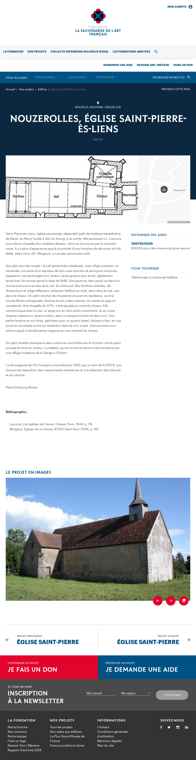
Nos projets (37, 51)
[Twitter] (169, 727)
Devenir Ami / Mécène (153, 64)
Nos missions (17, 731)
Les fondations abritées (131, 51)
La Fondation (22, 720)
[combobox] (47, 77)
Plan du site (105, 745)
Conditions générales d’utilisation (112, 734)
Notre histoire (18, 727)
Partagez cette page (175, 89)
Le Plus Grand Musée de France (67, 738)
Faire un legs (17, 741)
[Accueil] (98, 22)
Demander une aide (118, 64)
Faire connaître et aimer (67, 745)
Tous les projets (61, 727)
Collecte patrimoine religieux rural (80, 51)
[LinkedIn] (186, 727)
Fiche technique (145, 268)
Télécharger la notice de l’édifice (154, 277)
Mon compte (177, 6)
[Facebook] (161, 727)
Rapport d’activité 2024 (24, 750)
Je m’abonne (172, 695)
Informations (111, 720)
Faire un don (183, 64)
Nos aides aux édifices (66, 731)
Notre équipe (17, 736)
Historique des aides (149, 235)
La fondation (13, 51)
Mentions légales (109, 741)
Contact (103, 727)
